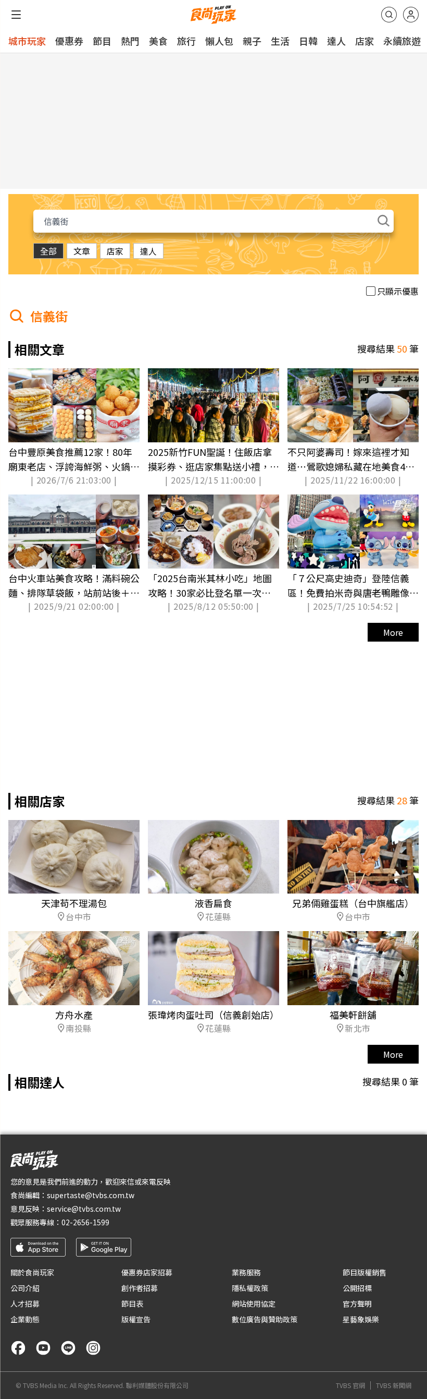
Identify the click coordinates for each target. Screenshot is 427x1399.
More (393, 632)
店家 (364, 40)
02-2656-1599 (85, 1222)
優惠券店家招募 (146, 1272)
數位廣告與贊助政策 (264, 1319)
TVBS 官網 (350, 1385)
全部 (48, 251)
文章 (81, 251)
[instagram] (93, 1348)
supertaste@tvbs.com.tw (90, 1195)
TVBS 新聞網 (393, 1385)
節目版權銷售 (364, 1272)
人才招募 (25, 1303)
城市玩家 (27, 40)
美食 (158, 40)
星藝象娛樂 (361, 1319)
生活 (280, 40)
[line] (68, 1348)
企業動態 (25, 1319)
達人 (336, 40)
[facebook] (18, 1348)
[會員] (411, 14)
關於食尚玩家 (32, 1272)
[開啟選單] (16, 14)
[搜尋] (389, 14)
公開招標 (357, 1288)
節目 (102, 40)
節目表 (132, 1303)
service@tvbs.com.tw (84, 1208)
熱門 (130, 40)
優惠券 (69, 40)
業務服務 (246, 1272)
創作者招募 (139, 1288)
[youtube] (43, 1348)
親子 (252, 40)
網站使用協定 (253, 1303)
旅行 (186, 40)
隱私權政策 (250, 1288)
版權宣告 (135, 1319)
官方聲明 (357, 1303)
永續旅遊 (402, 40)
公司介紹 (25, 1288)
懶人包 (219, 40)
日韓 (308, 40)
